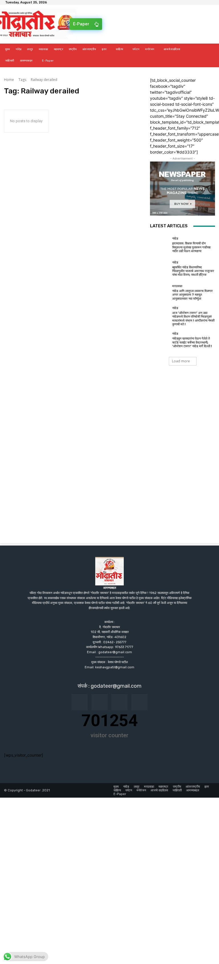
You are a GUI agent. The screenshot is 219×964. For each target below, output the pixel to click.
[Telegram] (119, 702)
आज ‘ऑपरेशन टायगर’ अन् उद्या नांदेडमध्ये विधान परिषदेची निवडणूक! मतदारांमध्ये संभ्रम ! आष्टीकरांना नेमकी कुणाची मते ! (193, 318)
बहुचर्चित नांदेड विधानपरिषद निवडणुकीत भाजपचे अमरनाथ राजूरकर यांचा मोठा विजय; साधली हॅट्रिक (193, 271)
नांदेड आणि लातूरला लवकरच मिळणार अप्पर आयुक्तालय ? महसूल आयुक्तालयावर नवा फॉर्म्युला (192, 294)
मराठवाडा (177, 286)
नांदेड (175, 238)
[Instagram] (100, 702)
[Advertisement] (109, 421)
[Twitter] (139, 702)
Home (9, 79)
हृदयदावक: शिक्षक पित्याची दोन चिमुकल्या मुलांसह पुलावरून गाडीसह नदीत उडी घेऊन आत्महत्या (191, 247)
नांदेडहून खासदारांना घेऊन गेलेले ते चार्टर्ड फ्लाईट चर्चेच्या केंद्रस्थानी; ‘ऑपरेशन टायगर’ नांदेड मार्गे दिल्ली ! (192, 342)
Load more (181, 361)
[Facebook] (80, 702)
